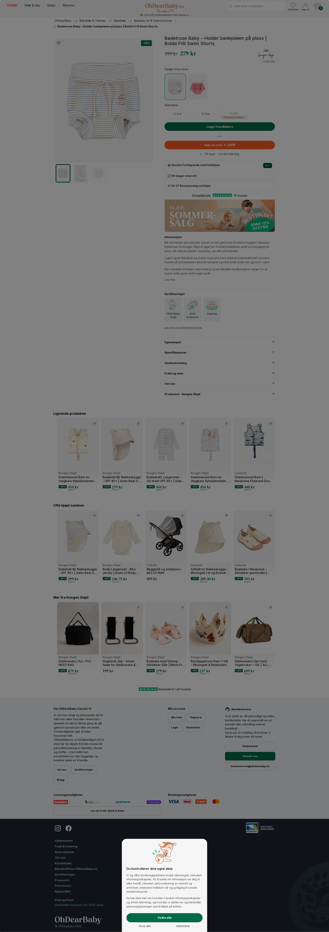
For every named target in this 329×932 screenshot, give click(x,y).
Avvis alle (145, 926)
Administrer (183, 926)
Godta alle (165, 917)
